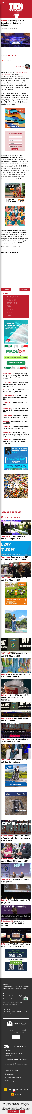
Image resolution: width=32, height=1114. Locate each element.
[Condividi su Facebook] (9, 55)
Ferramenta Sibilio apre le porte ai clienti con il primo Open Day (14, 441)
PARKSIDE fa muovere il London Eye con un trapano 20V (15, 397)
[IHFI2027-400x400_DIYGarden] (16, 470)
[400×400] (16, 604)
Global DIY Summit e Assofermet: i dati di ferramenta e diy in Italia (15, 838)
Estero (4, 21)
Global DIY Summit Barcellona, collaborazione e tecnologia (15, 697)
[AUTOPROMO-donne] (15, 225)
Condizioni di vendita (11, 1071)
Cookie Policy (13, 1111)
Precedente (7, 289)
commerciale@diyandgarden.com (15, 1064)
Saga (9, 1090)
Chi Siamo (7, 1051)
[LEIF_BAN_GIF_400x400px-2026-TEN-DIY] (16, 343)
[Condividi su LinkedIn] (12, 55)
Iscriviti (16, 1037)
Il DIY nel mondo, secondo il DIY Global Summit (15, 675)
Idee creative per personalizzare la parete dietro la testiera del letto (15, 384)
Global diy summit (11, 517)
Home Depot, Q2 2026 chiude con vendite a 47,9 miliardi (16, 391)
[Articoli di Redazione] (27, 68)
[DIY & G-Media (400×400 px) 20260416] (16, 970)
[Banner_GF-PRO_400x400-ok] (15, 202)
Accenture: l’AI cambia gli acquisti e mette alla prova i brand (15, 416)
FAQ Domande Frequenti (12, 1077)
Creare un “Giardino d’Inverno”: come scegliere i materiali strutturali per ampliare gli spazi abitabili (15, 376)
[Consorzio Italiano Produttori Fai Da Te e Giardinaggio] (16, 368)
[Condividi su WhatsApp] (15, 55)
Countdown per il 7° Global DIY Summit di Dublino (14, 558)
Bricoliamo (18, 1094)
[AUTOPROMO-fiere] (16, 497)
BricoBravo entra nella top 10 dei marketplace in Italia (16, 427)
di (20, 66)
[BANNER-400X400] (15, 127)
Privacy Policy (9, 1081)
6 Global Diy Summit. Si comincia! (15, 719)
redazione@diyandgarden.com (17, 1059)
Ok (23, 1111)
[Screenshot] (15, 150)
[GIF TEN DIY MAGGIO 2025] (16, 786)
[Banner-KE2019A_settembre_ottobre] (16, 814)
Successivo (24, 289)
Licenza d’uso (9, 1074)
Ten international (22, 1090)
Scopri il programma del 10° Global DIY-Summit (13, 923)
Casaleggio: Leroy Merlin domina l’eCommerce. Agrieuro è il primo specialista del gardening (16, 434)
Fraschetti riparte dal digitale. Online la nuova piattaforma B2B (15, 410)
